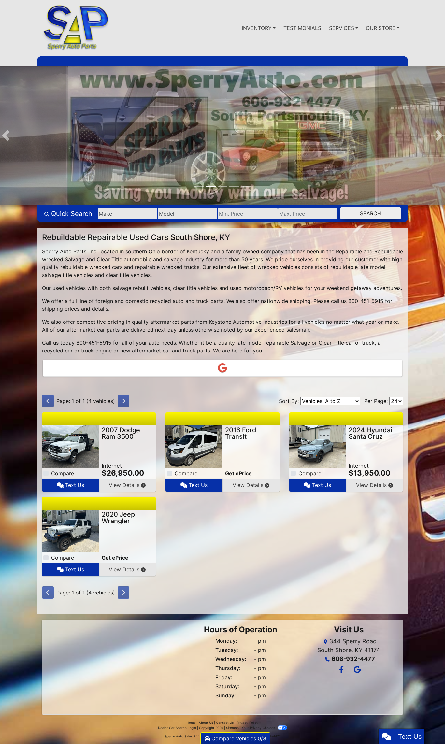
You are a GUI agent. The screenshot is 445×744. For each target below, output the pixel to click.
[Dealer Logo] (75, 28)
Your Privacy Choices (259, 728)
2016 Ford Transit (240, 434)
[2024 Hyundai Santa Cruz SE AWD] (317, 447)
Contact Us (225, 723)
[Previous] (48, 401)
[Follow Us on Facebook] (341, 670)
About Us (206, 723)
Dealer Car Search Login (177, 728)
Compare (62, 474)
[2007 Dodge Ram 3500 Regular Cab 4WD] (70, 447)
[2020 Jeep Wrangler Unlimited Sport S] (70, 531)
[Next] (123, 401)
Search (370, 214)
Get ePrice (238, 474)
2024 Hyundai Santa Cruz (370, 434)
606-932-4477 (353, 659)
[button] (5, 136)
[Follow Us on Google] (356, 670)
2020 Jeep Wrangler (118, 518)
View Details (125, 485)
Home (191, 723)
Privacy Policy (247, 723)
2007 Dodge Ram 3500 (121, 434)
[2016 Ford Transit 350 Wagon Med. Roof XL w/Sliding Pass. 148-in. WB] (194, 447)
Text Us (74, 485)
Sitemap (232, 728)
